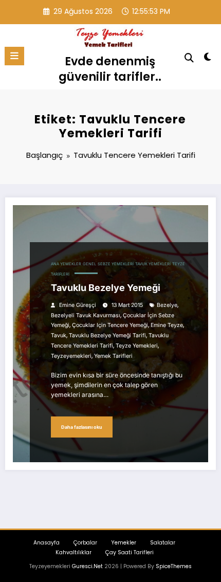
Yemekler (123, 543)
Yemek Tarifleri (113, 356)
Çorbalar (85, 543)
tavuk (58, 335)
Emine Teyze (167, 325)
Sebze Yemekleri (116, 264)
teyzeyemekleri (71, 356)
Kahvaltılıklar (73, 552)
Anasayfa (46, 543)
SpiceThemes (174, 566)
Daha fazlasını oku (81, 427)
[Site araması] (189, 58)
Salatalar (162, 543)
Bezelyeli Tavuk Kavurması (85, 315)
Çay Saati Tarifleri (129, 552)
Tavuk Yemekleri (153, 264)
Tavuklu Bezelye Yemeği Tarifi (107, 335)
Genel (89, 264)
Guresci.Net (87, 566)
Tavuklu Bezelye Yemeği (105, 287)
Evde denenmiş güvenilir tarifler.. (110, 68)
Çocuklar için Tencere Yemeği (110, 325)
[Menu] (14, 56)
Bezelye (167, 305)
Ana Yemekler (66, 264)
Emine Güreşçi (77, 305)
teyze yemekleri (137, 345)
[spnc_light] (208, 59)
